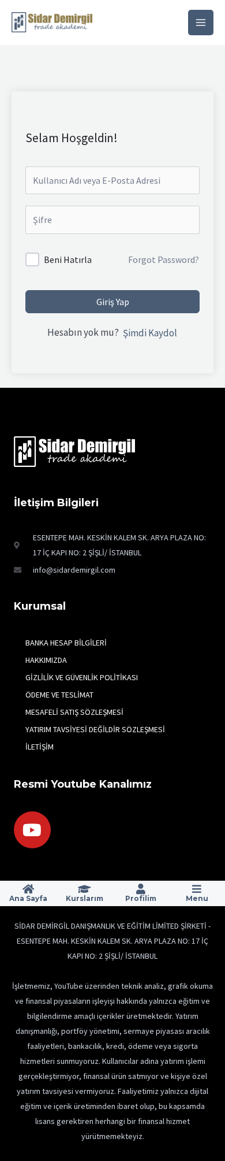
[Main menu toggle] (200, 22)
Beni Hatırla (68, 259)
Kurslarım (84, 898)
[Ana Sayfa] (28, 889)
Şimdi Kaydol (150, 333)
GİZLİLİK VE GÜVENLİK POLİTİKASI (81, 677)
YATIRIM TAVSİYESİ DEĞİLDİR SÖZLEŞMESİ (95, 729)
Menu (197, 898)
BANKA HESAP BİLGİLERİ (66, 642)
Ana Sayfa (28, 898)
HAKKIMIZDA (46, 660)
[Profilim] (141, 889)
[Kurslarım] (84, 889)
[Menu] (197, 889)
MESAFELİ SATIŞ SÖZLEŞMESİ (74, 712)
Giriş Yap (112, 301)
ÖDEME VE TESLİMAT (59, 694)
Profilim (140, 898)
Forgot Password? (163, 259)
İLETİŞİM (39, 746)
